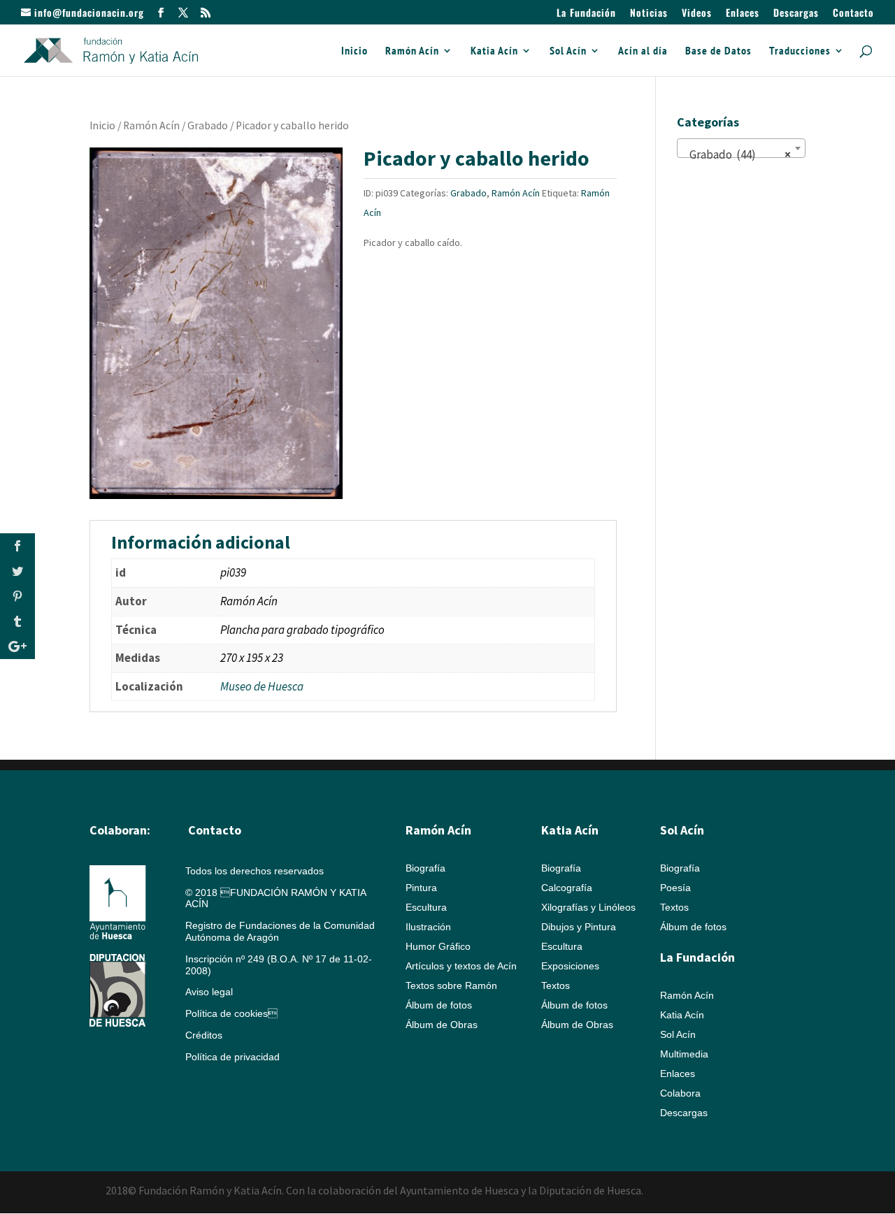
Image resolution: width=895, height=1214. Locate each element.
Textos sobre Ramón (451, 985)
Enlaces (742, 14)
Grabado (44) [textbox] (737, 154)
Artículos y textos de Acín (461, 965)
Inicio (354, 51)
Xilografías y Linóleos (588, 907)
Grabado (207, 125)
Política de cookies (231, 1013)
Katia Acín (494, 51)
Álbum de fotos (439, 1005)
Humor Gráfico (438, 946)
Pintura (421, 887)
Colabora (680, 1093)
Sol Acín (568, 51)
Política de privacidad (232, 1056)
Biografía (425, 868)
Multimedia (684, 1054)
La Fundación (586, 14)
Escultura (426, 907)
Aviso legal (209, 991)
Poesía (675, 887)
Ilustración (428, 926)
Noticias (649, 14)
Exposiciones (570, 965)
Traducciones (800, 51)
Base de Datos (718, 51)
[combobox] (741, 148)
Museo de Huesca (261, 686)
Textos (555, 985)
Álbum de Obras (442, 1024)
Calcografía (566, 887)
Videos (697, 14)
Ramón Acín (412, 51)
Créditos (203, 1035)
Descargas (796, 14)
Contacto (853, 14)
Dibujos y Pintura (578, 926)
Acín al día (643, 51)
